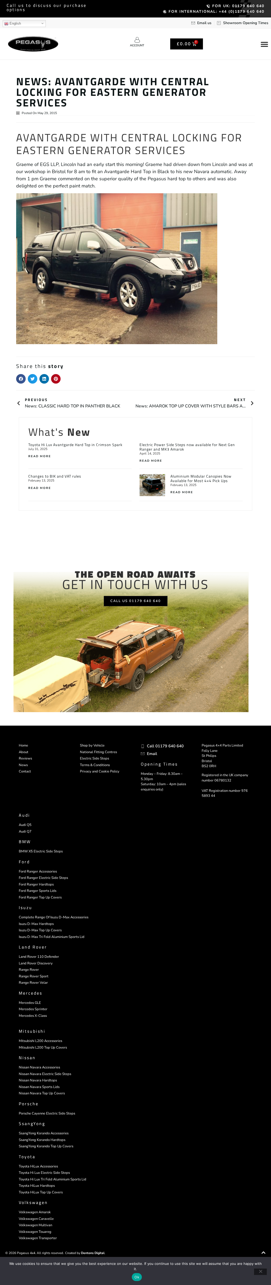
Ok (136, 1277)
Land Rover (33, 947)
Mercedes (30, 993)
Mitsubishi (32, 1031)
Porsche (29, 1103)
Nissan (27, 1057)
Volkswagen (33, 1202)
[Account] (137, 40)
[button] (21, 379)
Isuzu (25, 907)
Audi (24, 815)
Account (137, 45)
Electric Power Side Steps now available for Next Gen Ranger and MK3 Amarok (187, 447)
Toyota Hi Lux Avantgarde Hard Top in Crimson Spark (75, 444)
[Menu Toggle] (264, 44)
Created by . (85, 1253)
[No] (260, 1271)
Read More (39, 456)
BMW (25, 841)
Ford (24, 862)
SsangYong (32, 1123)
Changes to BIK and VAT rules (54, 476)
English (14, 23)
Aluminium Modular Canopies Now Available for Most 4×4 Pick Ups (201, 478)
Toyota (27, 1156)
